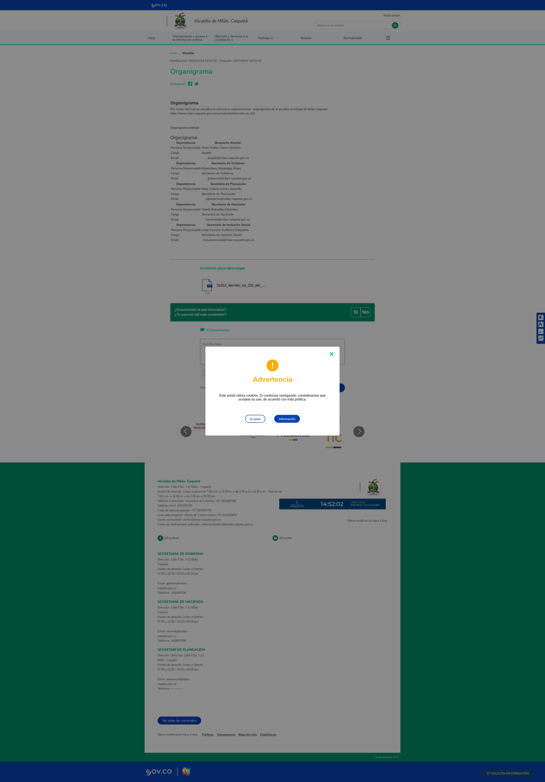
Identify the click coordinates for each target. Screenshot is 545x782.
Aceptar (255, 419)
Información (287, 419)
